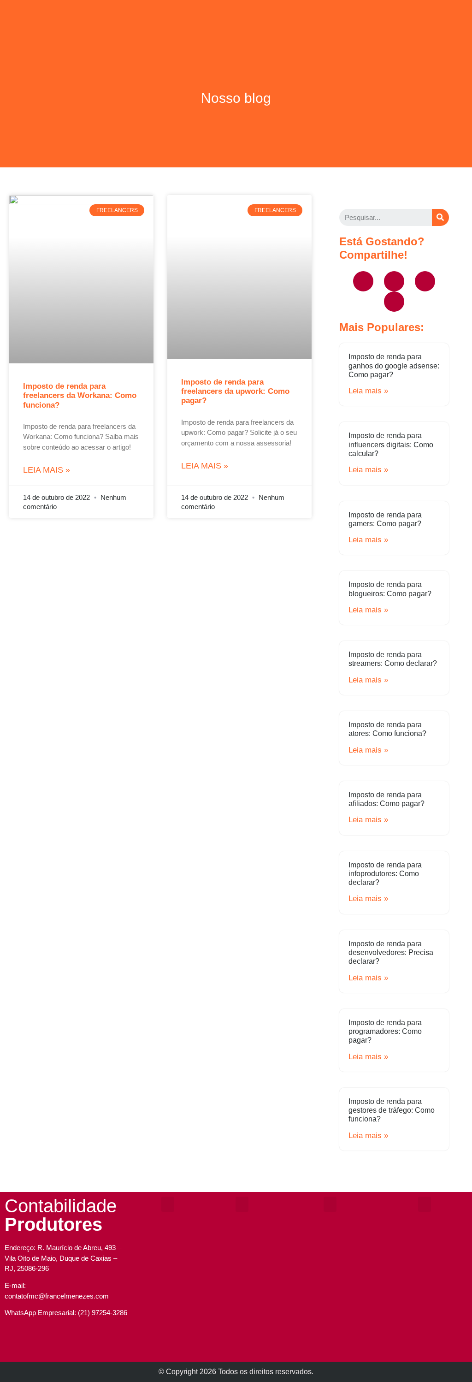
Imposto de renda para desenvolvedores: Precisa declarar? (390, 952)
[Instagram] (54, 1345)
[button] (236, 12)
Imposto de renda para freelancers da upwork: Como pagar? (235, 391)
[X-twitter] (425, 281)
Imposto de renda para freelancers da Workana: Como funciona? (79, 395)
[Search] (440, 217)
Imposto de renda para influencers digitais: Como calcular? (390, 444)
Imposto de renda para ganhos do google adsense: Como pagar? (393, 365)
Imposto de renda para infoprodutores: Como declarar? (385, 873)
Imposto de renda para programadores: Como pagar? (385, 1031)
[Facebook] (363, 281)
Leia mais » (46, 470)
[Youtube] (394, 281)
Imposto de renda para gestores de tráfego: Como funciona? (391, 1110)
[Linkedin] (394, 301)
